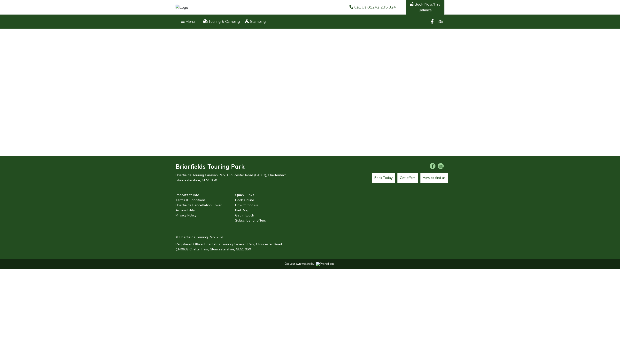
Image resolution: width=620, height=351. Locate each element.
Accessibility (185, 210)
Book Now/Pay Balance (426, 7)
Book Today (383, 178)
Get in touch (244, 215)
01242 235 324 (375, 7)
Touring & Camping (224, 21)
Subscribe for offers (250, 220)
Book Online (244, 200)
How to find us (246, 205)
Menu (190, 21)
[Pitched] (325, 264)
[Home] (182, 7)
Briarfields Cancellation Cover (199, 205)
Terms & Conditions (191, 200)
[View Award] (327, 204)
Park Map (242, 210)
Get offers (408, 178)
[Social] (432, 21)
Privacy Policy (186, 215)
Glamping (257, 21)
